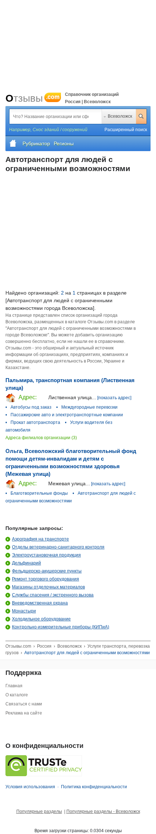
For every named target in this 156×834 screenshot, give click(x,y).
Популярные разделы (39, 811)
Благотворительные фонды (39, 493)
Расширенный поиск (125, 129)
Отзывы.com (18, 646)
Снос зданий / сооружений (60, 129)
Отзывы (32, 98)
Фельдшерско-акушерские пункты (47, 571)
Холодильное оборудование (41, 619)
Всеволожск (120, 116)
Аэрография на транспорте (40, 539)
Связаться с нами (23, 704)
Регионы (64, 143)
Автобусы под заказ (31, 407)
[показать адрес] (114, 397)
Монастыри (24, 611)
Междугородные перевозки (89, 407)
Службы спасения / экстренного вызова (53, 595)
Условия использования (30, 786)
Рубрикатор (36, 143)
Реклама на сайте (23, 713)
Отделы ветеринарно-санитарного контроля (58, 547)
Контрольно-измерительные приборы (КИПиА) (60, 626)
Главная (13, 685)
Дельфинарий (26, 563)
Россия (44, 646)
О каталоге (16, 694)
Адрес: (27, 397)
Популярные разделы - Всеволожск (103, 811)
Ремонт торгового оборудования (45, 579)
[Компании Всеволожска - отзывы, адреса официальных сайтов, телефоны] (13, 143)
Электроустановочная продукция (46, 555)
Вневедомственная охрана (40, 603)
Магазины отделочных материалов (48, 587)
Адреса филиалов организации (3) (41, 437)
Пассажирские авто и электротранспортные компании (67, 414)
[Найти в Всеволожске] (141, 116)
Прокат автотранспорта (35, 422)
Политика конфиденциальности (94, 786)
